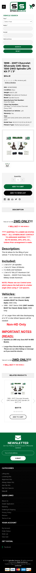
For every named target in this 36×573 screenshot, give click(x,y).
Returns (4, 515)
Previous (2, 401)
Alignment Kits (7, 479)
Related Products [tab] (18, 375)
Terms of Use (6, 518)
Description (18, 210)
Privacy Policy (6, 512)
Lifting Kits (5, 474)
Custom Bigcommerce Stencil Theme (17, 564)
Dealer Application (8, 504)
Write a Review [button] (10, 83)
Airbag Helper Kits (8, 482)
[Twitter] (16, 199)
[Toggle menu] (4, 7)
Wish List (5, 534)
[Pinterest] (20, 199)
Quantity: (17, 176)
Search (18, 47)
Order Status (6, 531)
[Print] (12, 199)
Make (5, 25)
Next (34, 401)
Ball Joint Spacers (8, 488)
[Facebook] (5, 199)
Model (5, 32)
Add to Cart (18, 417)
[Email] (9, 199)
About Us (5, 501)
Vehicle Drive (7, 39)
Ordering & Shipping (8, 509)
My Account (6, 528)
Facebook (7, 547)
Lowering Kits (6, 476)
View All (4, 491)
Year (5, 18)
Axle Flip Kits (6, 485)
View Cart (5, 537)
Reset (18, 51)
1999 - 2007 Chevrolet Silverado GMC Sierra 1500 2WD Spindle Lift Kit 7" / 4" (18, 400)
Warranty (5, 507)
